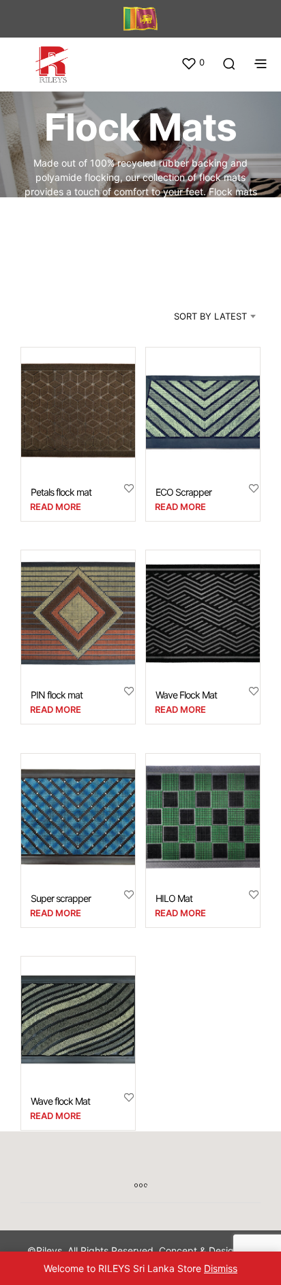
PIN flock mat (57, 695)
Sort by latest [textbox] (210, 316)
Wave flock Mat (60, 1101)
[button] (193, 63)
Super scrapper (61, 897)
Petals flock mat (61, 491)
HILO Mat (174, 897)
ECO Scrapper (183, 491)
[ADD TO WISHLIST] (129, 487)
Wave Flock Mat (186, 695)
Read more (55, 505)
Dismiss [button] (220, 1268)
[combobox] (197, 316)
